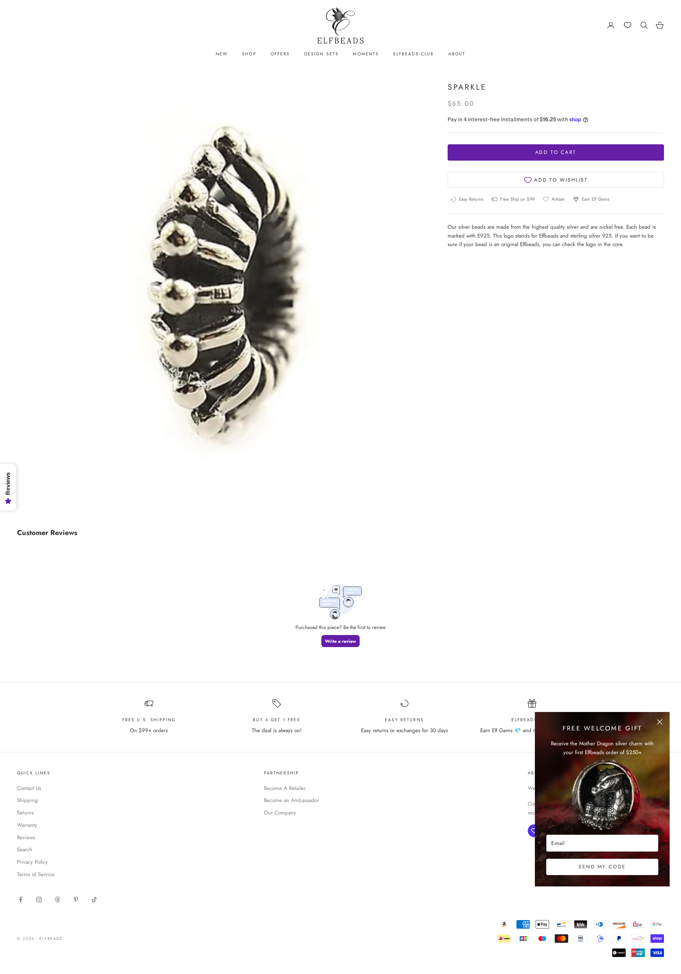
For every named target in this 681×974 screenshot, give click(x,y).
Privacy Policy (32, 862)
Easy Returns (404, 720)
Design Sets (321, 54)
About (457, 54)
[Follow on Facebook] (20, 899)
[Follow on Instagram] (39, 899)
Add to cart (555, 152)
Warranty (27, 825)
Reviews (26, 837)
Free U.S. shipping (149, 720)
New (222, 54)
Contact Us (29, 788)
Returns (25, 813)
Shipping (27, 800)
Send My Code (602, 866)
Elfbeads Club (413, 54)
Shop (249, 54)
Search (24, 849)
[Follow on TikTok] (94, 899)
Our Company (280, 813)
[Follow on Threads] (57, 899)
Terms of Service (36, 874)
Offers (280, 54)
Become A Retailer (285, 788)
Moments (366, 54)
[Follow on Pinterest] (75, 899)
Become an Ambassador (291, 800)
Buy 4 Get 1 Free (276, 720)
